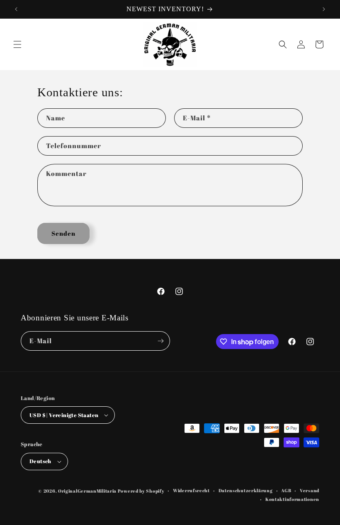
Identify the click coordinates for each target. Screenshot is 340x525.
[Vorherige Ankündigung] (16, 9)
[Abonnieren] (160, 341)
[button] (17, 44)
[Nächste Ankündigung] (324, 9)
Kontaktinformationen (292, 499)
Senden (63, 233)
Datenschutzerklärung (246, 490)
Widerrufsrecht (191, 490)
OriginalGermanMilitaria (87, 491)
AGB (286, 490)
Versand (309, 490)
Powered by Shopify (141, 491)
